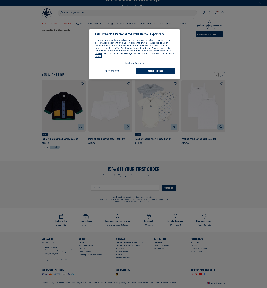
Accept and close (155, 70)
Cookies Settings (134, 63)
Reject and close (112, 70)
